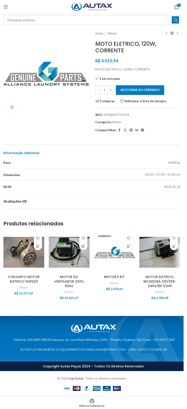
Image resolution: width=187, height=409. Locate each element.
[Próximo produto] (177, 33)
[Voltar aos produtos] (172, 33)
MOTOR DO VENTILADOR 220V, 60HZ (69, 281)
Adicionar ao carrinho (140, 90)
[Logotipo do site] (91, 6)
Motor (112, 33)
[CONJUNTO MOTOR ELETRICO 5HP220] (23, 252)
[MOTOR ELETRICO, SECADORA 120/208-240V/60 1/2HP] (159, 252)
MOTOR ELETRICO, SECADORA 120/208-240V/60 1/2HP (160, 281)
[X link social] (125, 130)
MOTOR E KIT (114, 277)
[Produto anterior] (166, 33)
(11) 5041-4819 (38, 340)
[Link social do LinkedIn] (137, 130)
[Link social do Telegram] (142, 130)
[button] (38, 246)
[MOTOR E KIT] (114, 252)
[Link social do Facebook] (119, 130)
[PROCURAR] (175, 20)
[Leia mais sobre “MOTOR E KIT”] (128, 246)
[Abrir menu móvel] (5, 6)
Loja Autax (76, 378)
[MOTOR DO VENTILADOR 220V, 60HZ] (69, 252)
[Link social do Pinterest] (131, 130)
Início (99, 33)
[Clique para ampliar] (12, 107)
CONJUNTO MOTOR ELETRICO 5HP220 (24, 279)
